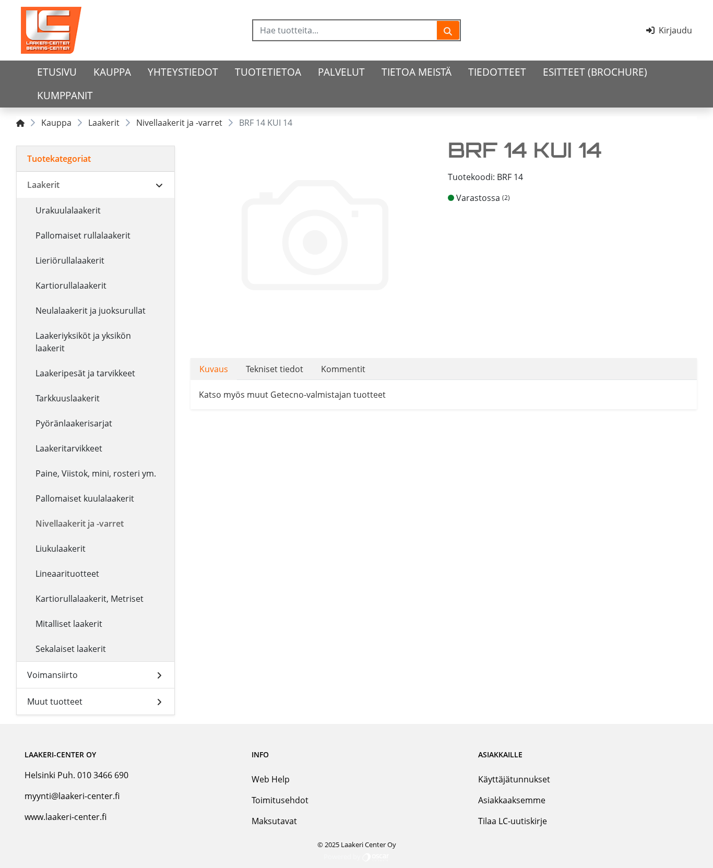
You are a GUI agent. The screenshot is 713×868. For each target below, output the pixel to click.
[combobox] (345, 30)
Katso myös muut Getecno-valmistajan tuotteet (292, 394)
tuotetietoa (268, 72)
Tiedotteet (497, 72)
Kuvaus (213, 369)
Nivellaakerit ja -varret (179, 122)
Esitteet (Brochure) (595, 72)
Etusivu (57, 72)
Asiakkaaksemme (511, 800)
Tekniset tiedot (274, 369)
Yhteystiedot (183, 72)
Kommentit (343, 369)
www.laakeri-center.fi (65, 817)
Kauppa (112, 72)
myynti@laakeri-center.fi (72, 796)
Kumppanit (65, 95)
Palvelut (341, 72)
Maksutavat (274, 821)
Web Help (271, 779)
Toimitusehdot (280, 800)
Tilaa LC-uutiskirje (512, 821)
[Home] (20, 122)
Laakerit (104, 122)
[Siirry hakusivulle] (448, 30)
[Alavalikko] (159, 185)
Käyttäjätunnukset (514, 779)
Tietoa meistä (416, 72)
